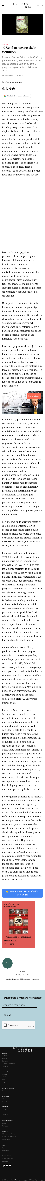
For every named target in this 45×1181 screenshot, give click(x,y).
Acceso (4, 1148)
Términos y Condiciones (22, 1180)
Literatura (5, 1066)
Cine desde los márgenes (18, 937)
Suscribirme (5, 1150)
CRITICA (5, 1071)
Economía (5, 1061)
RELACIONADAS (10, 987)
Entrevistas (5, 1091)
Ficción (4, 1101)
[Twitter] (7, 88)
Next (32, 924)
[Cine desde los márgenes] (18, 922)
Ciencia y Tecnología (8, 1064)
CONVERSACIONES (8, 1088)
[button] (4, 5)
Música (4, 1079)
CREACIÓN (5, 1096)
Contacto (5, 1161)
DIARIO (4, 1053)
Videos (4, 1123)
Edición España (10, 941)
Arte (3, 1082)
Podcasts (5, 1126)
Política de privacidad (36, 1180)
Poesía (4, 1099)
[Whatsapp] (13, 88)
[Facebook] (3, 88)
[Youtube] (10, 1165)
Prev (5, 924)
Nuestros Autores (7, 1158)
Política (4, 1058)
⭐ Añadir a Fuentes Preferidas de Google (22, 893)
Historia (4, 1109)
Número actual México (9, 1134)
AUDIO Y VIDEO (7, 1121)
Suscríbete (9, 944)
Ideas (3, 1112)
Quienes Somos (6, 1156)
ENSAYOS (5, 1106)
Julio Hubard (22, 975)
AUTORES (30, 987)
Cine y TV (5, 1074)
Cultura (5, 44)
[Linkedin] (10, 88)
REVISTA (5, 1131)
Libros (4, 1077)
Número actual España (9, 1136)
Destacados (6, 1139)
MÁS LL (4, 1145)
